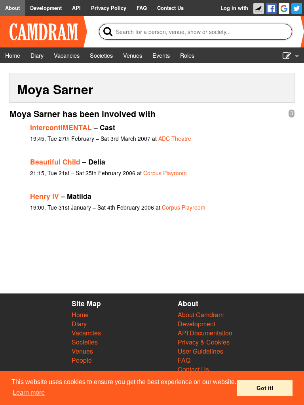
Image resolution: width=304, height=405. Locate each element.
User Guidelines (200, 351)
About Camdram (201, 314)
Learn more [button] (29, 392)
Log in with (234, 7)
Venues (82, 351)
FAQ (184, 360)
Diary (79, 323)
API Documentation (205, 332)
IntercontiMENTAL (61, 127)
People (82, 360)
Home (80, 314)
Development (196, 323)
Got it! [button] (265, 388)
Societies (85, 341)
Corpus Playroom (165, 173)
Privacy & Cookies (204, 341)
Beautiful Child (55, 162)
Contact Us (193, 369)
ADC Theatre (174, 138)
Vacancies (86, 332)
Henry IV (44, 196)
